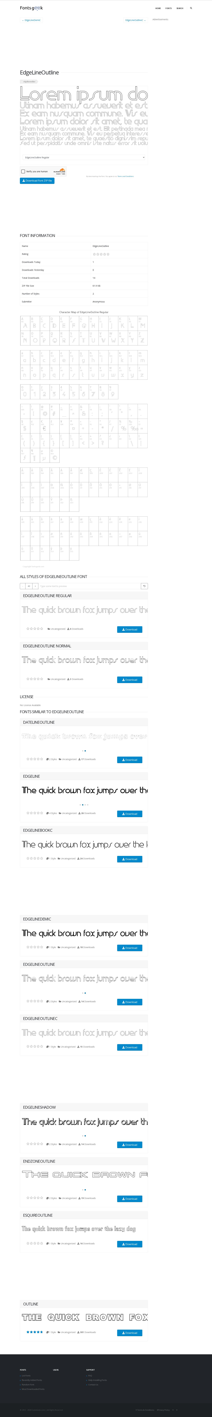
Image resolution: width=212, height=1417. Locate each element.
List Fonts (26, 1375)
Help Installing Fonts (97, 1380)
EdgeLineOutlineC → (135, 20)
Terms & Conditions (145, 1410)
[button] (82, 750)
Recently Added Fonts (32, 1380)
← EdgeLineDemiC (31, 20)
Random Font (28, 1384)
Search (179, 8)
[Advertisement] (84, 47)
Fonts (168, 8)
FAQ (90, 1375)
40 (29, 586)
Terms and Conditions (126, 176)
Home (158, 8)
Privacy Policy (164, 1410)
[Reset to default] (144, 586)
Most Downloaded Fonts (33, 1389)
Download (131, 629)
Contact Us (93, 1384)
